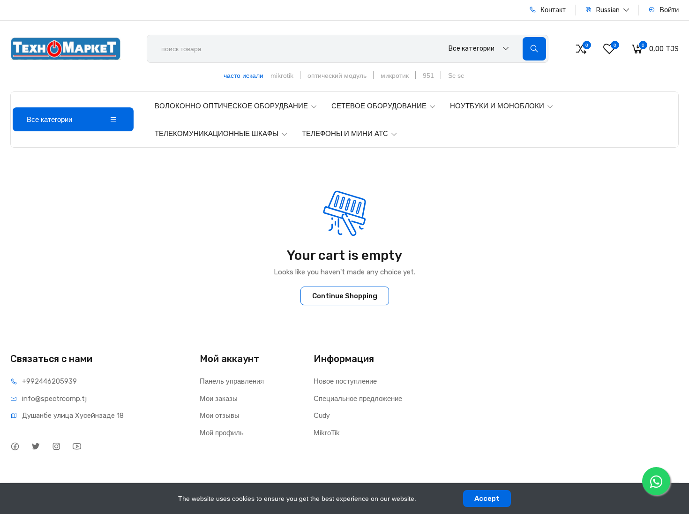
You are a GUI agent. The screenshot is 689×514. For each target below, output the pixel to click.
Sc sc (456, 75)
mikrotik (281, 75)
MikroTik (327, 433)
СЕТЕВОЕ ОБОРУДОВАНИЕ (379, 106)
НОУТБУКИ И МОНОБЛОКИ (497, 106)
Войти (668, 10)
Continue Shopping (344, 296)
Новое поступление (345, 381)
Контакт (552, 10)
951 (428, 75)
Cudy (322, 415)
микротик (395, 75)
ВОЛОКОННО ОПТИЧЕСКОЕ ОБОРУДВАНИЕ (231, 106)
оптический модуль (337, 75)
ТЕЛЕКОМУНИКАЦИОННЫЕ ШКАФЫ (216, 133)
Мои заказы (219, 398)
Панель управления (232, 381)
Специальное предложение (358, 398)
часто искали (243, 75)
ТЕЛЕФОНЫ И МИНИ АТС (345, 133)
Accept (487, 498)
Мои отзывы (220, 415)
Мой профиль (222, 433)
